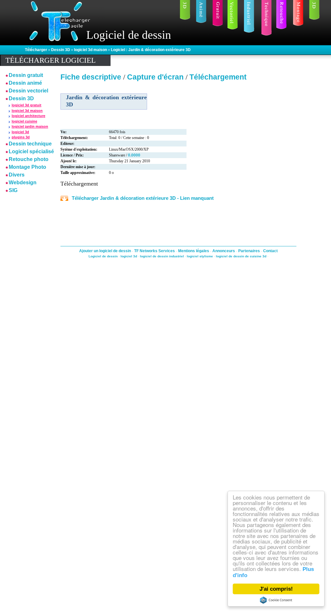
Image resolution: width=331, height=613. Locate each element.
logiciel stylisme (200, 256)
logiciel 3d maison (91, 50)
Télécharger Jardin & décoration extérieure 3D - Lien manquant (143, 198)
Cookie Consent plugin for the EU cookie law (276, 600)
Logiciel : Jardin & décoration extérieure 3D (151, 50)
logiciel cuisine (24, 121)
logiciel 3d (20, 132)
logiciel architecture (28, 116)
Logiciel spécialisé (31, 151)
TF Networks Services (155, 251)
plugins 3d (21, 137)
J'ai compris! (276, 589)
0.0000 (134, 155)
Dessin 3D (61, 50)
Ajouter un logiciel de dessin (105, 251)
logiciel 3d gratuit (26, 105)
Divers (17, 174)
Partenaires (249, 251)
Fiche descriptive (90, 77)
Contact (270, 251)
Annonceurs (224, 251)
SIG (13, 190)
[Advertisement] (24, 292)
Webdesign (23, 182)
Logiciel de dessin (103, 256)
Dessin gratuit (26, 75)
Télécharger (36, 50)
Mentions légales (194, 251)
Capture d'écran (156, 77)
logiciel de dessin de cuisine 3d (241, 256)
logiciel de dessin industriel (162, 256)
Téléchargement (218, 77)
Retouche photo (28, 159)
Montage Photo (27, 167)
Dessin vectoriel (28, 90)
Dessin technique (30, 143)
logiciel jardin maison (30, 126)
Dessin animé (25, 83)
